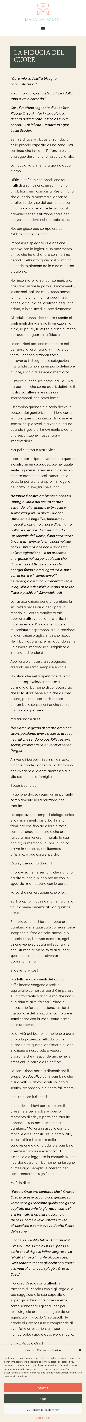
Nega (43, 1399)
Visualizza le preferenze (43, 1410)
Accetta (43, 1388)
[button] (80, 1350)
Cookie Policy (43, 1417)
